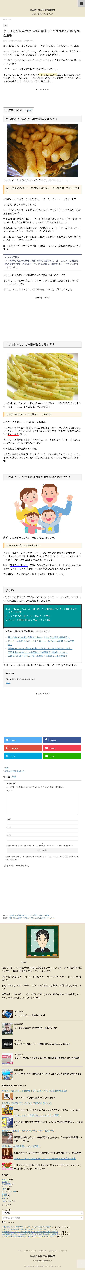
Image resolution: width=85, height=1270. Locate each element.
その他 (4, 1182)
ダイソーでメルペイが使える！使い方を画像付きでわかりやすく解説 (47, 1058)
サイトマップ (63, 1251)
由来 (6, 768)
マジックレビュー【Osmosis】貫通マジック (35, 1028)
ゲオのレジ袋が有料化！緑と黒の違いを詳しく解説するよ (25, 1229)
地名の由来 (7, 1201)
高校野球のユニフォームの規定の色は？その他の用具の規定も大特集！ (30, 1232)
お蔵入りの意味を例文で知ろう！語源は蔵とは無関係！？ (31, 915)
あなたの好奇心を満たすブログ (42, 1261)
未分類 (4, 1196)
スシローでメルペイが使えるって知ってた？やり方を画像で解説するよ (48, 1073)
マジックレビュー (9, 1191)
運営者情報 (42, 1251)
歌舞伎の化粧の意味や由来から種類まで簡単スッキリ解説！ (38, 656)
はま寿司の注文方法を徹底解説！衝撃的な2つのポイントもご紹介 (28, 1236)
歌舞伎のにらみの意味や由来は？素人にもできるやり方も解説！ (40, 648)
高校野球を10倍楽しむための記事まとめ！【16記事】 (28, 1131)
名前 (9, 819)
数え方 (4, 1194)
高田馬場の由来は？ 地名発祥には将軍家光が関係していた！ (38, 652)
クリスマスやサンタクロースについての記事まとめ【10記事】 (45, 1158)
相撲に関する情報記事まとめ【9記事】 (21, 1146)
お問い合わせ (53, 1251)
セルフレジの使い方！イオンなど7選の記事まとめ (27, 1103)
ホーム (20, 1251)
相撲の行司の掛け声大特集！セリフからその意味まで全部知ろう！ (28, 1227)
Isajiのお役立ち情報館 (42, 10)
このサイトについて (30, 1251)
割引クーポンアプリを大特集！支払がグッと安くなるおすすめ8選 (34, 1091)
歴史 (6, 771)
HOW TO (5, 1180)
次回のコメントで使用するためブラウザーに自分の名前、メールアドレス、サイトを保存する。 (40, 846)
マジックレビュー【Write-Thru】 (30, 1015)
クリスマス (6, 1184)
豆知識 (19, 771)
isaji (14, 776)
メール (9, 827)
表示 (30, 110)
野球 (4, 1189)
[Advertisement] (42, 96)
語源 (14, 771)
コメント (10, 791)
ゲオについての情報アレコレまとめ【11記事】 (37, 1115)
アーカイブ (6, 1210)
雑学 (23, 771)
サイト (9, 835)
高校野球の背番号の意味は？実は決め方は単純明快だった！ (31, 918)
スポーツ (5, 1186)
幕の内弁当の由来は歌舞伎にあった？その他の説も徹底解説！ (39, 637)
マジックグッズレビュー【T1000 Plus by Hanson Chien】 (42, 1044)
